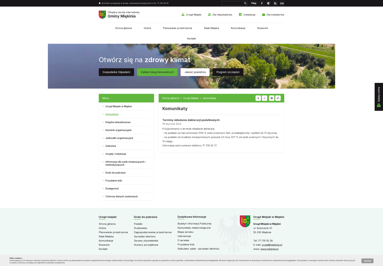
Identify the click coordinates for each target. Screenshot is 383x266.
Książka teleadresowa (117, 122)
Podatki (138, 223)
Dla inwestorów (275, 14)
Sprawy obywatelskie (146, 240)
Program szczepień (228, 72)
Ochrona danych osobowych (121, 196)
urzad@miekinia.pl (272, 244)
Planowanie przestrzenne (177, 28)
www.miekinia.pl (269, 248)
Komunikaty (112, 114)
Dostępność (112, 188)
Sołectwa (110, 145)
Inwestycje (249, 14)
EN (282, 3)
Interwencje (184, 236)
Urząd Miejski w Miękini (118, 106)
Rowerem (262, 28)
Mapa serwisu (185, 231)
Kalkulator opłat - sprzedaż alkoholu (198, 248)
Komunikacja (238, 28)
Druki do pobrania (115, 172)
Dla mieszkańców (222, 14)
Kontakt (191, 38)
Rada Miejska (211, 28)
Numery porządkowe (146, 244)
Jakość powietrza (195, 72)
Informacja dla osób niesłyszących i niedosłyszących (125, 163)
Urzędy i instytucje (115, 153)
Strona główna (123, 28)
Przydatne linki (113, 180)
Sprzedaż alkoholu (144, 236)
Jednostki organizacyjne (119, 138)
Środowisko (140, 228)
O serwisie (183, 240)
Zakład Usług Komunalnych (157, 72)
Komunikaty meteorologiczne (194, 227)
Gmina (147, 28)
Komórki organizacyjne (118, 130)
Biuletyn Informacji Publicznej (194, 223)
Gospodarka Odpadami (116, 72)
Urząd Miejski (193, 14)
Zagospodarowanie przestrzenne (153, 232)
